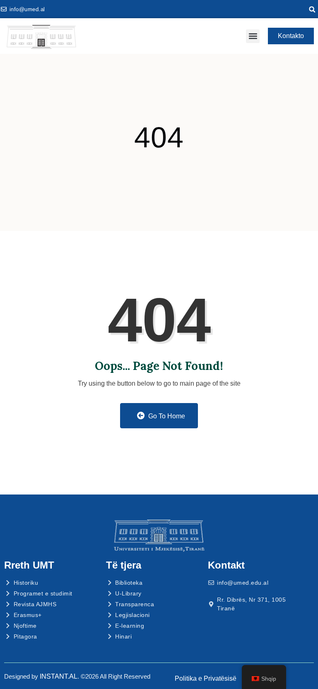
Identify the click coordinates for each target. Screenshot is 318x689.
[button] (312, 9)
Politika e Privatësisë (205, 678)
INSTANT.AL (58, 676)
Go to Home (166, 416)
